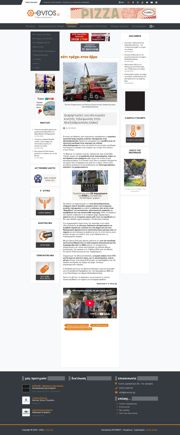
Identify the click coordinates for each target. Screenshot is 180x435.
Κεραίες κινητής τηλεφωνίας (77, 325)
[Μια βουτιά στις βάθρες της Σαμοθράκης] (135, 172)
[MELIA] (90, 47)
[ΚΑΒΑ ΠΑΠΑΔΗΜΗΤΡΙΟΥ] (45, 83)
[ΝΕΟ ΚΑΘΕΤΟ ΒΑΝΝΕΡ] (135, 234)
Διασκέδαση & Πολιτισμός (94, 26)
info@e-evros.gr (127, 392)
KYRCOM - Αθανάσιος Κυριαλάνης (47, 386)
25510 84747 (126, 388)
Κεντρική (30, 26)
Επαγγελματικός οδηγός (51, 26)
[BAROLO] (113, 13)
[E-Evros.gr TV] (152, 26)
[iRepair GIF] (135, 101)
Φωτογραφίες (139, 26)
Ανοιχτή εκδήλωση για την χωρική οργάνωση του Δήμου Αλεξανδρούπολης (135, 57)
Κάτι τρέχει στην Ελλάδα (42, 39)
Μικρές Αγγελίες (120, 26)
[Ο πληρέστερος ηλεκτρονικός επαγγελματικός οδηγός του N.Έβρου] (43, 14)
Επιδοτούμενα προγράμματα (43, 51)
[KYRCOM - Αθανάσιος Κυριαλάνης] (26, 388)
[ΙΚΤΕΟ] (79, 37)
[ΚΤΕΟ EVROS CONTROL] (45, 106)
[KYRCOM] (90, 185)
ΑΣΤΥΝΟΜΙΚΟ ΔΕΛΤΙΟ (41, 43)
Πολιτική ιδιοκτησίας (128, 413)
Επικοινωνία (124, 407)
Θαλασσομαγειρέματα (42, 410)
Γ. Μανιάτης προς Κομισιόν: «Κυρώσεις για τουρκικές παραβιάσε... (66, 2)
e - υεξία (35, 68)
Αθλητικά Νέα (37, 47)
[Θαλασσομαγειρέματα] (26, 412)
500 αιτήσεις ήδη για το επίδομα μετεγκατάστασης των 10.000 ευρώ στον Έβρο (134, 67)
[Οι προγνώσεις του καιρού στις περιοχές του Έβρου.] (135, 133)
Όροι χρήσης (124, 410)
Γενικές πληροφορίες (128, 404)
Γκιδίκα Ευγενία (39, 398)
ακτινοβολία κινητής (100, 325)
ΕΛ (122, 2)
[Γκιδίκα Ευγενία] (26, 400)
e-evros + (36, 64)
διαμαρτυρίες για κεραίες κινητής (79, 329)
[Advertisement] (90, 348)
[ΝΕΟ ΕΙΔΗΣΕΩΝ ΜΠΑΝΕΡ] (90, 363)
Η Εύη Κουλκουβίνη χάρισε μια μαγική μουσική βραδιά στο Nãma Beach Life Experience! (45, 132)
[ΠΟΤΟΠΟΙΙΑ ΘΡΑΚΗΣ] (100, 37)
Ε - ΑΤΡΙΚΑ (36, 59)
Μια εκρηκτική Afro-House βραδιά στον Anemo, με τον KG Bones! (45, 153)
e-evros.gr (48, 430)
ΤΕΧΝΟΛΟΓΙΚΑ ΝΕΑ (40, 55)
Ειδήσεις (72, 26)
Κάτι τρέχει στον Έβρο (41, 34)
